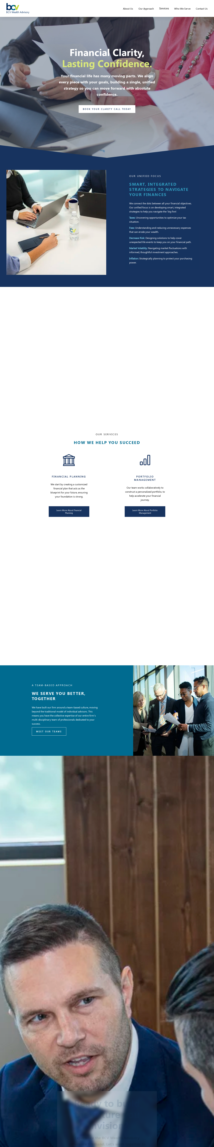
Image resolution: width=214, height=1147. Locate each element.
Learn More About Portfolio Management (145, 511)
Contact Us (202, 8)
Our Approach (146, 8)
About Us (128, 8)
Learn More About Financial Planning (68, 511)
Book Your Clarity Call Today (107, 109)
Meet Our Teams (49, 731)
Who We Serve (182, 8)
